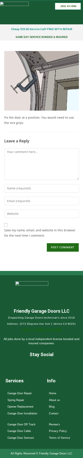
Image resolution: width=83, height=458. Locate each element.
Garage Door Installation (22, 413)
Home (52, 393)
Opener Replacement (20, 406)
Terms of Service (59, 437)
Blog (51, 406)
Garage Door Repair (19, 393)
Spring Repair (15, 400)
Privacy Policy (58, 431)
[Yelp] (48, 364)
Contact (54, 413)
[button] (77, 18)
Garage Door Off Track (21, 424)
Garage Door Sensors (20, 437)
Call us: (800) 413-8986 (41, 330)
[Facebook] (35, 364)
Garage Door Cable (19, 431)
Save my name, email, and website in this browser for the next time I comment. (40, 232)
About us (54, 400)
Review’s (54, 424)
